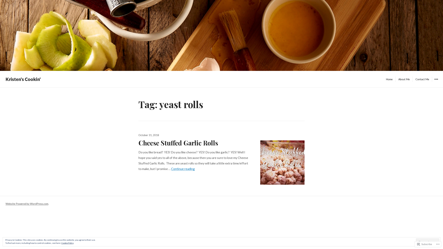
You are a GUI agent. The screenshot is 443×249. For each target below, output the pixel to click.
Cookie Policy (67, 243)
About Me (404, 79)
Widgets (436, 81)
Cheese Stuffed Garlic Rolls (178, 143)
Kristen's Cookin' (23, 79)
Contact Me (422, 79)
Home (389, 79)
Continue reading (183, 169)
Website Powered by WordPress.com (27, 203)
